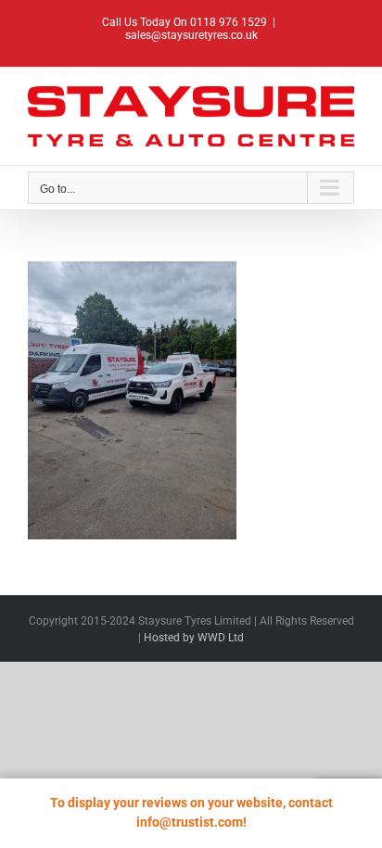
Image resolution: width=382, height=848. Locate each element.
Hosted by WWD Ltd (194, 637)
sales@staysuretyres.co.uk (191, 35)
